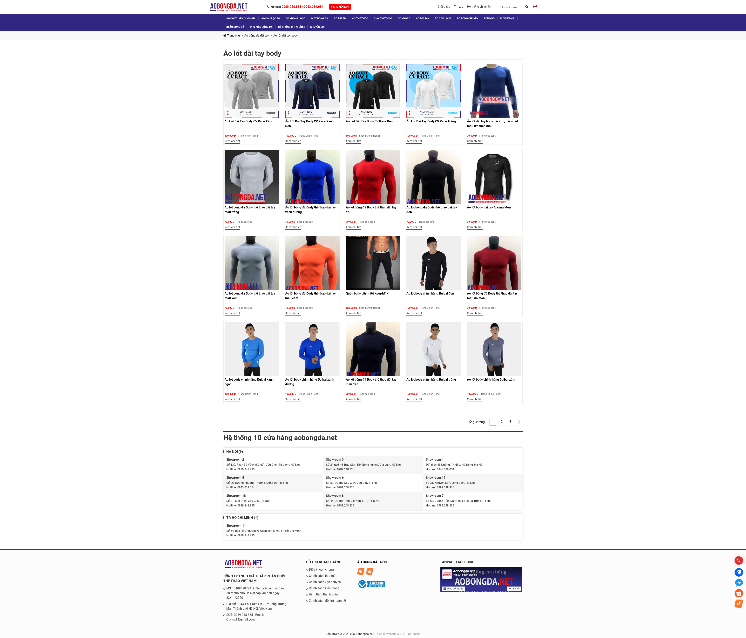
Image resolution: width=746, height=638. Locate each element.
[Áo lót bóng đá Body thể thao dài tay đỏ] (373, 177)
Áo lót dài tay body (285, 35)
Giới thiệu (444, 6)
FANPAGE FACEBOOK (456, 562)
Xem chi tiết (232, 141)
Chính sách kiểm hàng (324, 588)
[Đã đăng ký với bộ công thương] (371, 588)
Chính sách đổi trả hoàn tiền (328, 600)
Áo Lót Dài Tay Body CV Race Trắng (431, 121)
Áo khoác (404, 18)
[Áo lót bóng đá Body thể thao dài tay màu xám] (252, 263)
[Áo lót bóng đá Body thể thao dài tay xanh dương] (312, 177)
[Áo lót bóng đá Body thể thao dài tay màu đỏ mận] (494, 263)
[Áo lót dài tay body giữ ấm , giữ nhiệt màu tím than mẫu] (494, 91)
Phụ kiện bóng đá (261, 26)
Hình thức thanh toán (323, 594)
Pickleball (507, 18)
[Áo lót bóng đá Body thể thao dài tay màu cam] (312, 263)
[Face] (481, 591)
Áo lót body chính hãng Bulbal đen (430, 293)
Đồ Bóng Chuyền (467, 18)
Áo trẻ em (340, 18)
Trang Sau (519, 422)
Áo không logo (295, 18)
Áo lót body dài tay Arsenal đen (489, 207)
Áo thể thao (360, 18)
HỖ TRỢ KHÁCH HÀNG (323, 562)
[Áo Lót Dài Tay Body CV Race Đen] (373, 91)
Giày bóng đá (319, 18)
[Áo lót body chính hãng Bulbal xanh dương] (312, 349)
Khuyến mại (340, 6)
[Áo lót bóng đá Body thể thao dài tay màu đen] (373, 349)
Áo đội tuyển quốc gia (241, 18)
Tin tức (458, 6)
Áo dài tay (422, 18)
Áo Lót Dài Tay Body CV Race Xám (248, 121)
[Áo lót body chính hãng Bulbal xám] (494, 349)
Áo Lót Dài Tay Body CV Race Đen (369, 121)
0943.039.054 (313, 7)
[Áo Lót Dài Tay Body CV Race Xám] (252, 91)
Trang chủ (233, 35)
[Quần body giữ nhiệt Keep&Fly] (373, 263)
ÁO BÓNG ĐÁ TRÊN (372, 562)
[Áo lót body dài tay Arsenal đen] (494, 177)
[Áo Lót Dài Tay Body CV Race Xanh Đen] (312, 91)
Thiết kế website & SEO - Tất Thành (397, 634)
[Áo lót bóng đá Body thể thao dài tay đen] (433, 177)
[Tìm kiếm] (528, 7)
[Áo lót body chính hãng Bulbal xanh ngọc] (252, 349)
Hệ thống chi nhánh (479, 6)
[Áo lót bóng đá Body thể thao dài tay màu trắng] (252, 177)
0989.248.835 (291, 7)
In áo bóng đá (235, 26)
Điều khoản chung (321, 569)
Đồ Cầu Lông (443, 18)
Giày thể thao (383, 18)
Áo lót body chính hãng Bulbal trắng (431, 379)
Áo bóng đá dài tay (256, 35)
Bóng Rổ (489, 18)
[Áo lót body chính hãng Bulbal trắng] (433, 349)
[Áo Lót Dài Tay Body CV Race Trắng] (433, 91)
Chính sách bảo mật (322, 576)
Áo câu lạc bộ (270, 18)
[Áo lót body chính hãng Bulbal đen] (433, 263)
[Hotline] (739, 560)
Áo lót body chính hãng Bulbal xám (491, 379)
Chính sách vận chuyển (325, 582)
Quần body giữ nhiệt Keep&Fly (367, 293)
